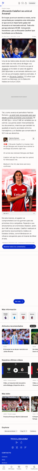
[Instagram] (21, 447)
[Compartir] (26, 3)
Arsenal (5, 69)
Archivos (4, 463)
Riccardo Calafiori (16, 76)
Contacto (4, 456)
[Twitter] (16, 447)
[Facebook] (12, 447)
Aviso (3, 460)
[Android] (16, 442)
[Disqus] (19, 280)
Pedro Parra (6, 36)
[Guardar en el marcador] (22, 3)
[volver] (3, 3)
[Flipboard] (25, 447)
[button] (32, 3)
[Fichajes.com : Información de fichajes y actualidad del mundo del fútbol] (19, 439)
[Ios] (21, 442)
